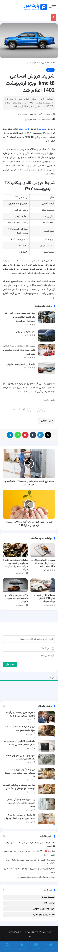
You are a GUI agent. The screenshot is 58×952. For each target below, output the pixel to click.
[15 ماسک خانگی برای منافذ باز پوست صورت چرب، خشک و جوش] (46, 819)
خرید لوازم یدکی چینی (25, 331)
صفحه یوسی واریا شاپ (44, 914)
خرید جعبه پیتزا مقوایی (44, 909)
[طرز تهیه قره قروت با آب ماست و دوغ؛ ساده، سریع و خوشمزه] (46, 731)
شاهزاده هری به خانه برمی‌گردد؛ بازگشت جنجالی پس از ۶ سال (20, 714)
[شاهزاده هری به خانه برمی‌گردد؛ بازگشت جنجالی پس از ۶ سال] (46, 717)
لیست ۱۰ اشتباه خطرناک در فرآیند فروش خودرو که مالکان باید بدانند (43, 563)
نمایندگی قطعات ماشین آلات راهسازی (33, 877)
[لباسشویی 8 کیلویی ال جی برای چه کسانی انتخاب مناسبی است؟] (46, 746)
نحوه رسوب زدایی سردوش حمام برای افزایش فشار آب (20, 757)
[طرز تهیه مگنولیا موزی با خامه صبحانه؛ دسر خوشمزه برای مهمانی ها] (46, 774)
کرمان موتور (23, 129)
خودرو (29, 62)
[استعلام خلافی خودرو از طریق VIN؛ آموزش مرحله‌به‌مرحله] (42, 585)
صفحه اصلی (47, 62)
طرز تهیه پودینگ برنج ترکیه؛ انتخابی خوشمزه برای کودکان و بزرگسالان (19, 786)
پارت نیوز (42, 129)
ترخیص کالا (49, 903)
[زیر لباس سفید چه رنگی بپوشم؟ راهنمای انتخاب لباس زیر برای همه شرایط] (46, 804)
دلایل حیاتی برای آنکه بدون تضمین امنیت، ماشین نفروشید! (16, 598)
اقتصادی (37, 62)
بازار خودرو (46, 421)
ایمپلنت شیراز (48, 897)
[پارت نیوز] (35, 7)
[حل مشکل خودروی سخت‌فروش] (46, 368)
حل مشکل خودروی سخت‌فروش (20, 364)
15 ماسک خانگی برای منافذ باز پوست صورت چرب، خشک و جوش (20, 816)
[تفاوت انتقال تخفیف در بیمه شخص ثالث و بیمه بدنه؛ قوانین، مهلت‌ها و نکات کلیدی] (46, 350)
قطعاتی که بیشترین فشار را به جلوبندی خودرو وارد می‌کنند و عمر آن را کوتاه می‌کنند (15, 565)
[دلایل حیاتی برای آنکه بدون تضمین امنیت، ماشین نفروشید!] (15, 585)
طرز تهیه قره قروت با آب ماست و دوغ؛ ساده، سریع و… (20, 728)
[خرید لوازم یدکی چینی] (46, 336)
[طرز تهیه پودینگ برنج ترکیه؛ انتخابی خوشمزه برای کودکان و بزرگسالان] (46, 790)
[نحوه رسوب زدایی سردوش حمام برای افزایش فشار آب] (46, 760)
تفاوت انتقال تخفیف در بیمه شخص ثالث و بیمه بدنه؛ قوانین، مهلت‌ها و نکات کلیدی (19, 350)
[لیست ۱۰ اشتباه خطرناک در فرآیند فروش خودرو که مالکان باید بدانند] (42, 550)
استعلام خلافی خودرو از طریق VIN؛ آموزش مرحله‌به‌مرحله (44, 598)
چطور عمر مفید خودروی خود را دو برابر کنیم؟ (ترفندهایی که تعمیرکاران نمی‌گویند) (20, 317)
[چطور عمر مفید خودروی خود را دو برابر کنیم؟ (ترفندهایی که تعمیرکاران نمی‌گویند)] (46, 317)
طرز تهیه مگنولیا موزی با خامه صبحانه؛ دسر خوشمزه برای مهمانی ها (19, 773)
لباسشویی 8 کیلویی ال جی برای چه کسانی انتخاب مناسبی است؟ (19, 743)
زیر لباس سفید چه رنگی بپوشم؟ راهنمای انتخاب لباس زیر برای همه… (20, 803)
